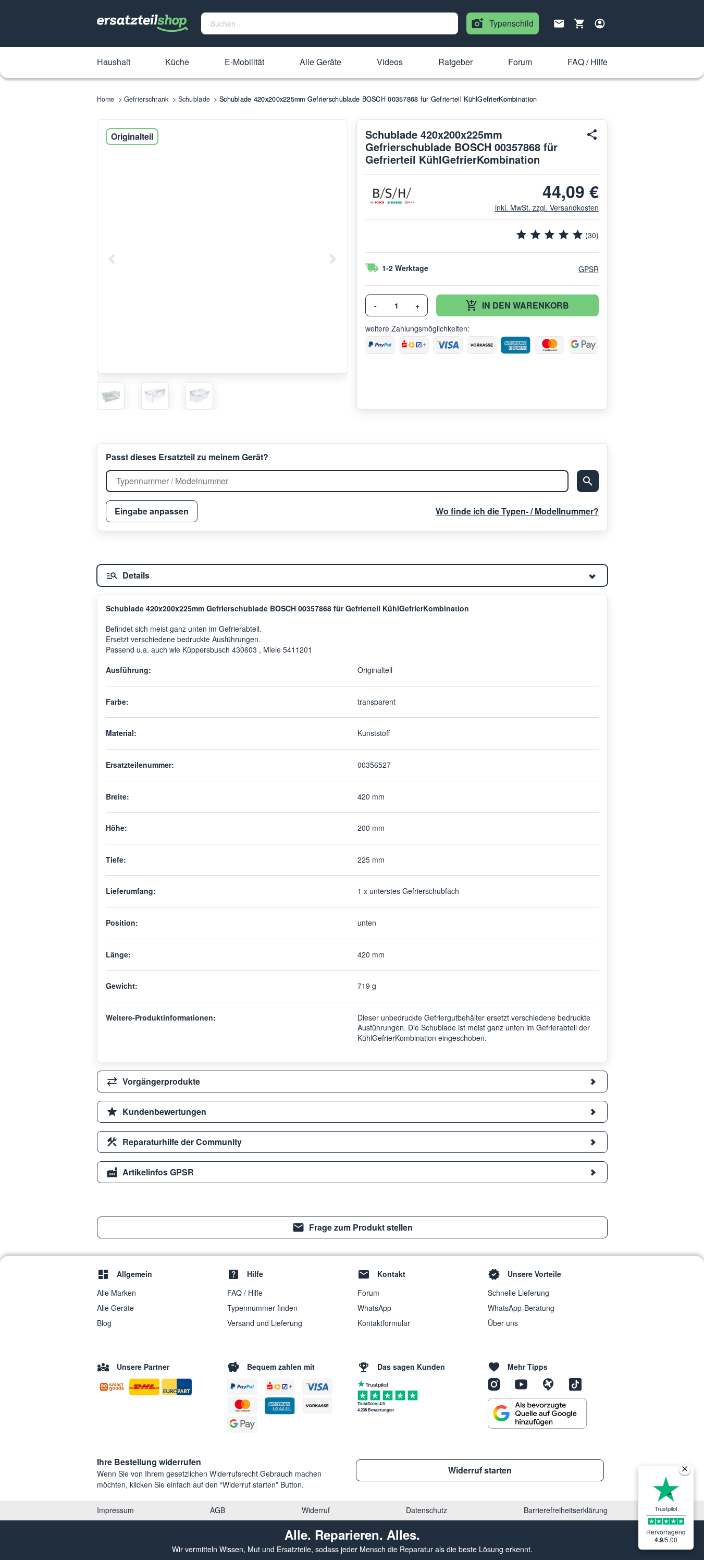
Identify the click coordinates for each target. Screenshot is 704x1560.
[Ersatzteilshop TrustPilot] (375, 1383)
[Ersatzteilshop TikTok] (578, 1383)
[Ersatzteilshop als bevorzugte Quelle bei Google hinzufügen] (537, 1413)
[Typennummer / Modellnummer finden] (588, 481)
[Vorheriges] (112, 259)
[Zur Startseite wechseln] (143, 23)
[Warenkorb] (579, 23)
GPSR (588, 269)
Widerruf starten (480, 1470)
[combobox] (329, 23)
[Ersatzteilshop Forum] (552, 1383)
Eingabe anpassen (152, 511)
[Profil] (600, 23)
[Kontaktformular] (559, 22)
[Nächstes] (332, 259)
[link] (352, 1227)
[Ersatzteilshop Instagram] (498, 1383)
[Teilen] (592, 134)
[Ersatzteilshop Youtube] (525, 1383)
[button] (113, 62)
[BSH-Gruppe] (391, 195)
